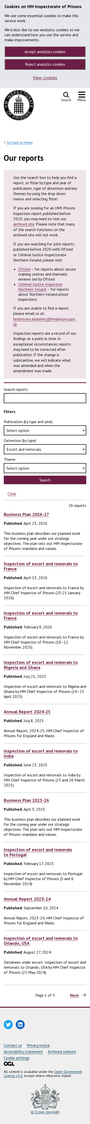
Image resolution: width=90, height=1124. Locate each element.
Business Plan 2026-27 (26, 514)
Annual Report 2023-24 (27, 899)
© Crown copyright (45, 1112)
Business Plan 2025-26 (26, 800)
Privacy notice (38, 1045)
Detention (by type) (20, 440)
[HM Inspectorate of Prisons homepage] (19, 106)
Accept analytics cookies (45, 51)
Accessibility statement (23, 1051)
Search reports (16, 389)
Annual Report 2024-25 (27, 712)
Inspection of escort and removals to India (41, 753)
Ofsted (24, 269)
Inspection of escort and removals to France (41, 566)
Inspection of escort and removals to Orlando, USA (41, 940)
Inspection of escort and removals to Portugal (38, 852)
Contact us (13, 1045)
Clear (12, 493)
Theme (10, 459)
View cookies (45, 78)
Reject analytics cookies (45, 64)
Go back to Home (20, 142)
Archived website (62, 1051)
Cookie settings (17, 1057)
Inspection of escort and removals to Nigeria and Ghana (41, 664)
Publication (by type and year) (28, 421)
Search (45, 479)
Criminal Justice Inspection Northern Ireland (40, 287)
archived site (23, 224)
